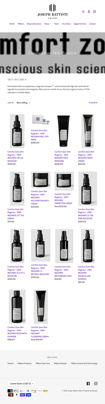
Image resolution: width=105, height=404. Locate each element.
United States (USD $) (20, 383)
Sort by (11, 103)
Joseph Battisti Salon (75, 391)
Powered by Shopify (90, 391)
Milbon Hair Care (43, 363)
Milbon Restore (60, 363)
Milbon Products (25, 363)
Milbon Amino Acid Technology (84, 363)
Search (11, 363)
